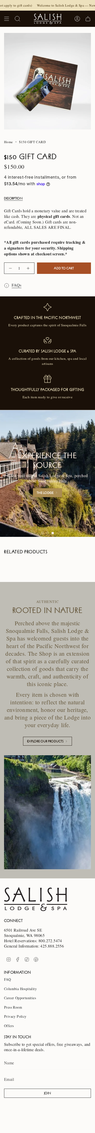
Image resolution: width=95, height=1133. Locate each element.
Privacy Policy (15, 1016)
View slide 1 (42, 533)
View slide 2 (47, 533)
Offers (9, 1025)
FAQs (17, 285)
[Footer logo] (35, 899)
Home (8, 142)
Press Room (13, 1007)
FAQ (7, 979)
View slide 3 (52, 533)
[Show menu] (7, 19)
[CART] (88, 19)
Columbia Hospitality (20, 988)
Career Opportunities (20, 997)
